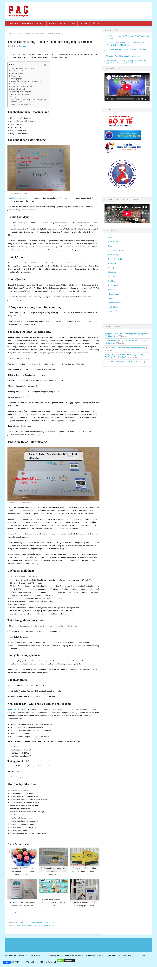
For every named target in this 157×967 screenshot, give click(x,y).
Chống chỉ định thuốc (18, 89)
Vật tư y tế (112, 311)
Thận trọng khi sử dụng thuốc (21, 92)
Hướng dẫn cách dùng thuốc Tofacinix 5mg (26, 81)
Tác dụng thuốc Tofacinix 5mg (22, 71)
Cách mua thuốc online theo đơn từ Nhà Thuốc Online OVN (34, 926)
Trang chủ (12, 23)
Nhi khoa (111, 281)
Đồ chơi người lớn (115, 259)
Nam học (112, 276)
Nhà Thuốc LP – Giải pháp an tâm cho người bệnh (29, 99)
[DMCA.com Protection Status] (66, 962)
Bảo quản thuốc (17, 97)
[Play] (107, 99)
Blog (51, 23)
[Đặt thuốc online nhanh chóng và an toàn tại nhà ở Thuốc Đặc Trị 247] (53, 886)
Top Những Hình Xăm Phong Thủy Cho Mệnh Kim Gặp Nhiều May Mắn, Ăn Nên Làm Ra (126, 61)
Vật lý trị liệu (67, 23)
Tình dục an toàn (115, 303)
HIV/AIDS (112, 263)
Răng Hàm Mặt (114, 285)
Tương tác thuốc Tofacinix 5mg (22, 86)
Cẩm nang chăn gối (116, 250)
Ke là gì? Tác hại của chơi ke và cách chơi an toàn (125, 348)
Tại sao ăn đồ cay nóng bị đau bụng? (119, 362)
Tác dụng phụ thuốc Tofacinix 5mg (23, 84)
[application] (127, 87)
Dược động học (16, 79)
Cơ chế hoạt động (17, 73)
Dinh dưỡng (113, 255)
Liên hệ (95, 23)
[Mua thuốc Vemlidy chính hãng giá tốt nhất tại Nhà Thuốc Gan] (22, 889)
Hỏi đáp (83, 23)
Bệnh (39, 23)
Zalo (6, 962)
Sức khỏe (112, 290)
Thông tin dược (114, 294)
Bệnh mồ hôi (113, 242)
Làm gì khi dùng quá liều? (20, 94)
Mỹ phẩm (112, 272)
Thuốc (16, 913)
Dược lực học (16, 76)
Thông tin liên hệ (19, 102)
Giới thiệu (27, 23)
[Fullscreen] (146, 99)
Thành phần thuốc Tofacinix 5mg (22, 68)
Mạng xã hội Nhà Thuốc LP (21, 104)
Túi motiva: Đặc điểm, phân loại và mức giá (123, 56)
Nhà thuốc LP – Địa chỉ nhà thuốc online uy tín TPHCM (35, 923)
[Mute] (142, 99)
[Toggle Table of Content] (44, 65)
